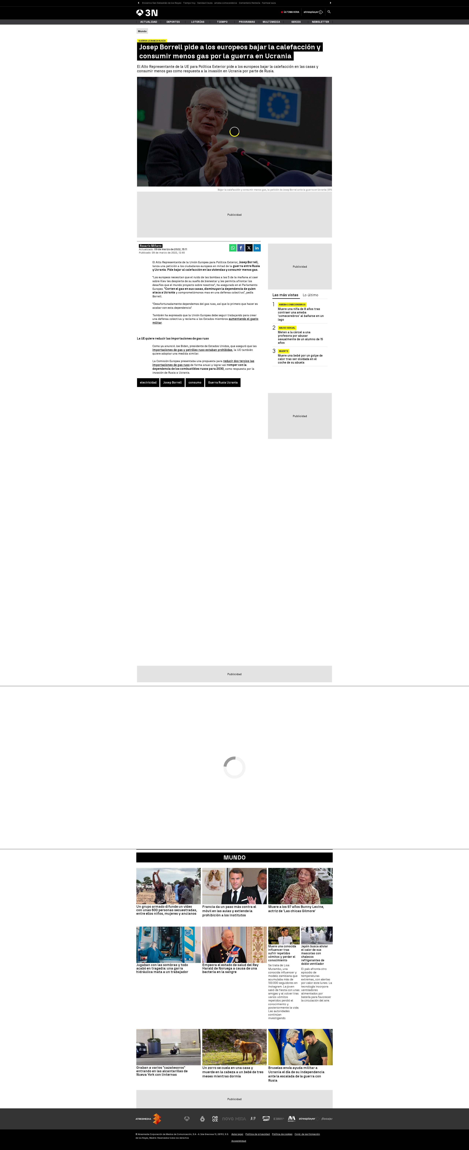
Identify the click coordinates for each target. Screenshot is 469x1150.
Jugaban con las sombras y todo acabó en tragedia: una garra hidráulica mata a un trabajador (162, 968)
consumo (195, 382)
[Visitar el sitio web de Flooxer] (327, 1119)
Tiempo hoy (189, 3)
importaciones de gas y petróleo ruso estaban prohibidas (192, 350)
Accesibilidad (238, 1141)
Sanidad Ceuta (205, 3)
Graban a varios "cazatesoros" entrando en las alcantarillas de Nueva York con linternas (162, 1071)
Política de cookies (282, 1134)
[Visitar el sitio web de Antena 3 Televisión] (189, 1119)
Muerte (283, 351)
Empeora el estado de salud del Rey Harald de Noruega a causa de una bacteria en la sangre (230, 968)
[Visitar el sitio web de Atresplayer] (309, 1119)
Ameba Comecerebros (292, 304)
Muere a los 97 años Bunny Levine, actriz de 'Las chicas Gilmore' (296, 909)
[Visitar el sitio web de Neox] (215, 1119)
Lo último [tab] (310, 295)
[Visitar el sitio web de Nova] (227, 1119)
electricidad (148, 382)
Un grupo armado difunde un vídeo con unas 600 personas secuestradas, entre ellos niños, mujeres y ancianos (166, 910)
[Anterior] (138, 3)
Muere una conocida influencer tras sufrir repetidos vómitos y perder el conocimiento (282, 953)
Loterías (197, 21)
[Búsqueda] (329, 12)
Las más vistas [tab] (285, 295)
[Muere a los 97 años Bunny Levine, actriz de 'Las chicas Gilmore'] (300, 886)
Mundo (234, 857)
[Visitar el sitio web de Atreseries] (253, 1119)
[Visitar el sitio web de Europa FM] (278, 1119)
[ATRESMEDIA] (148, 1119)
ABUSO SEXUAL (287, 328)
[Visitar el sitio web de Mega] (240, 1119)
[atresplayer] (313, 12)
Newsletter (320, 21)
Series (296, 21)
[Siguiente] (330, 3)
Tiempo (222, 21)
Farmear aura (269, 3)
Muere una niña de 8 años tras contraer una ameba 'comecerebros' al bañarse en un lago (301, 314)
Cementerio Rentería (249, 3)
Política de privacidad (257, 1134)
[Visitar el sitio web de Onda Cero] (266, 1119)
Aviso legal (237, 1134)
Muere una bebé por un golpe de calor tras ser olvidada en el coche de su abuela (300, 359)
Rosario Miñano (151, 246)
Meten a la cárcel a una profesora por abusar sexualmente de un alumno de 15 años (300, 338)
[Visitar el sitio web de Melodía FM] (291, 1119)
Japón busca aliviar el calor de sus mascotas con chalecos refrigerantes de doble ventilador (314, 955)
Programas (247, 21)
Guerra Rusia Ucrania (223, 382)
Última (291, 12)
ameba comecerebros (225, 3)
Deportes (173, 21)
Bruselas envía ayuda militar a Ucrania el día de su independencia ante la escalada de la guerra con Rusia (296, 1074)
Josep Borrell (172, 382)
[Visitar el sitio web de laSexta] (202, 1119)
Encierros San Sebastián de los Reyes (161, 3)
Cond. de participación (307, 1134)
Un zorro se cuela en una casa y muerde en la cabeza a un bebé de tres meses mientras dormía (232, 1072)
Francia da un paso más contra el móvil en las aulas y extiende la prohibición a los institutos (229, 911)
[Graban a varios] (168, 1047)
